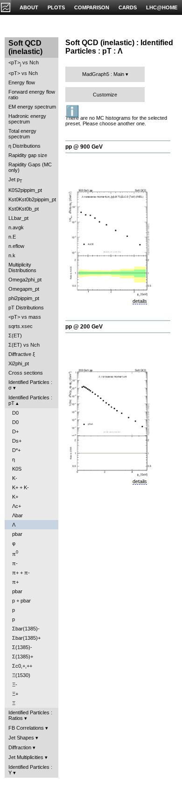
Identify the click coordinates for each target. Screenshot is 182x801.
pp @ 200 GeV (84, 326)
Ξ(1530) (21, 675)
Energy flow (21, 82)
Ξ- (14, 684)
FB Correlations (26, 728)
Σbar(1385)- (26, 628)
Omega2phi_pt (25, 279)
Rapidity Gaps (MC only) (30, 167)
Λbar (17, 515)
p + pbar (21, 600)
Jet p (15, 180)
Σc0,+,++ (22, 666)
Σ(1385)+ (22, 656)
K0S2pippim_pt (25, 190)
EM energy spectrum (32, 107)
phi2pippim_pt (23, 298)
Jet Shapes (21, 737)
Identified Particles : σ (30, 384)
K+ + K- (20, 487)
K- (14, 478)
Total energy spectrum (22, 133)
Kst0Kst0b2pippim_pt (32, 199)
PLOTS (56, 7)
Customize (105, 94)
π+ (15, 582)
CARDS (128, 7)
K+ (15, 497)
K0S (16, 469)
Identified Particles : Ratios (30, 715)
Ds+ (16, 441)
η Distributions (24, 146)
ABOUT (29, 7)
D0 (15, 413)
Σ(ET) (15, 335)
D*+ (16, 450)
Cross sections (25, 373)
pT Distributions (26, 307)
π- (15, 563)
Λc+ (16, 506)
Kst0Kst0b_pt (23, 209)
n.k (11, 255)
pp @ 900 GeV (84, 147)
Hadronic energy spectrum (27, 118)
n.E (12, 237)
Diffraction (19, 747)
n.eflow (16, 246)
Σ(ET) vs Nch (24, 345)
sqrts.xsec (20, 326)
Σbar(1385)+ (26, 638)
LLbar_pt (18, 218)
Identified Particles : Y (30, 769)
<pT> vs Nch (23, 63)
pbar (17, 534)
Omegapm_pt (23, 289)
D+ (15, 431)
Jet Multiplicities (25, 757)
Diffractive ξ (21, 354)
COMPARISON (91, 7)
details (140, 301)
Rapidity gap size (27, 155)
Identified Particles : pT (30, 400)
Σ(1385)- (22, 647)
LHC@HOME (161, 7)
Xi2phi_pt (18, 363)
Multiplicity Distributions (22, 267)
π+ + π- (21, 572)
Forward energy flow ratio (31, 94)
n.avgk (16, 227)
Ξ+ (15, 694)
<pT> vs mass (24, 317)
